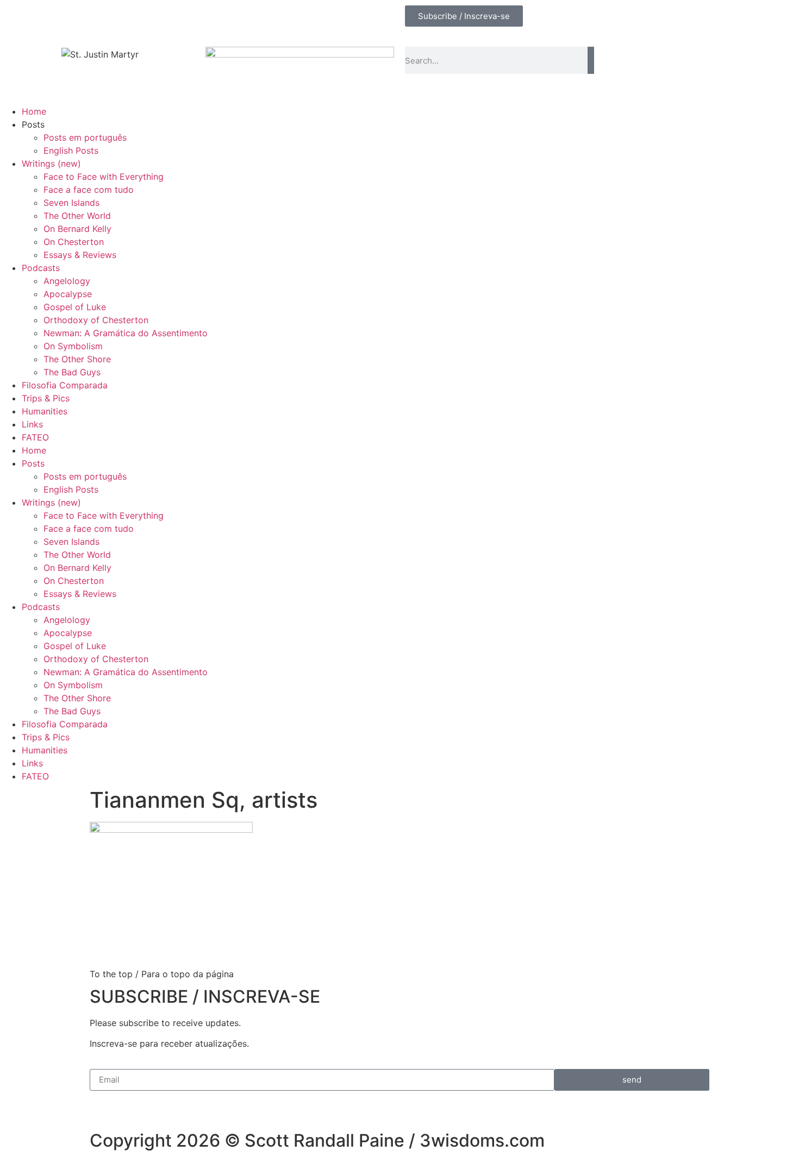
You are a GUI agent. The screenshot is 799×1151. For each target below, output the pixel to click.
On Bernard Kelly (77, 228)
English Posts (70, 150)
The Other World (77, 215)
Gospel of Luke (74, 306)
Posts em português (85, 137)
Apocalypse (67, 293)
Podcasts (41, 267)
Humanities (44, 411)
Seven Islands (71, 202)
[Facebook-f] (19, 19)
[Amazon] (108, 19)
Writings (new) (51, 163)
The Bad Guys (72, 372)
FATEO (35, 437)
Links (32, 424)
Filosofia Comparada (65, 385)
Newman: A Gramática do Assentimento (125, 333)
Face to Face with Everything (103, 176)
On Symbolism (73, 346)
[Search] (591, 60)
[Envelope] (78, 19)
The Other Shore (77, 359)
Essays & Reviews (79, 254)
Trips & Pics (46, 398)
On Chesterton (73, 241)
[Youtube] (49, 19)
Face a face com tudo (88, 189)
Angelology (66, 280)
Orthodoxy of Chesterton (95, 320)
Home (34, 111)
